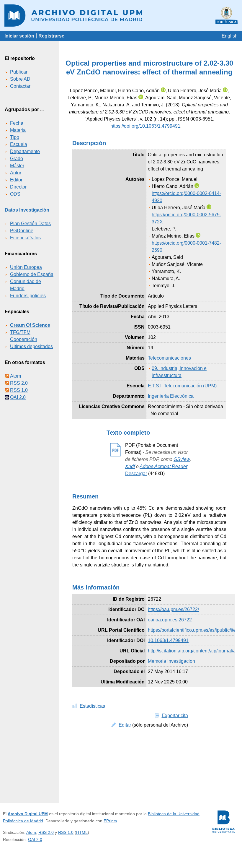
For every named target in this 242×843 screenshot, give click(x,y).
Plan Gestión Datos (30, 223)
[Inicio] (121, 15)
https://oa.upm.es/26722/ (173, 609)
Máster (17, 165)
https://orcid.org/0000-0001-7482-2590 (186, 247)
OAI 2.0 (18, 397)
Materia (18, 130)
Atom (15, 376)
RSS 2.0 (19, 383)
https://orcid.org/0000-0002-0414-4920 (186, 197)
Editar (125, 724)
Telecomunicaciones (169, 357)
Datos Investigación (27, 209)
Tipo (14, 137)
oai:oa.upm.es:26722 (170, 619)
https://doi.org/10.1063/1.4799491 (145, 126)
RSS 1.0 (19, 390)
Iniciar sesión (19, 35)
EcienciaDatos (25, 237)
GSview (182, 459)
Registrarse (51, 35)
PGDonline (21, 230)
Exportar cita (175, 715)
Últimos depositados (31, 346)
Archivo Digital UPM (28, 813)
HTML (82, 832)
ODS (15, 193)
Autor (15, 172)
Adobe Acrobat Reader (163, 466)
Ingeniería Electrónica (171, 396)
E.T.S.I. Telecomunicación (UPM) (182, 385)
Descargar (136, 473)
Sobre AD (20, 79)
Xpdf (130, 466)
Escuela (18, 144)
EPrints (110, 820)
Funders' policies (28, 295)
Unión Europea (26, 267)
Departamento (25, 151)
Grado (16, 158)
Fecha (16, 123)
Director (18, 186)
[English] (230, 35)
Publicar (18, 71)
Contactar (20, 86)
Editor (16, 179)
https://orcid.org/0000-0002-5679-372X (186, 218)
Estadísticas (92, 706)
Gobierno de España (31, 274)
